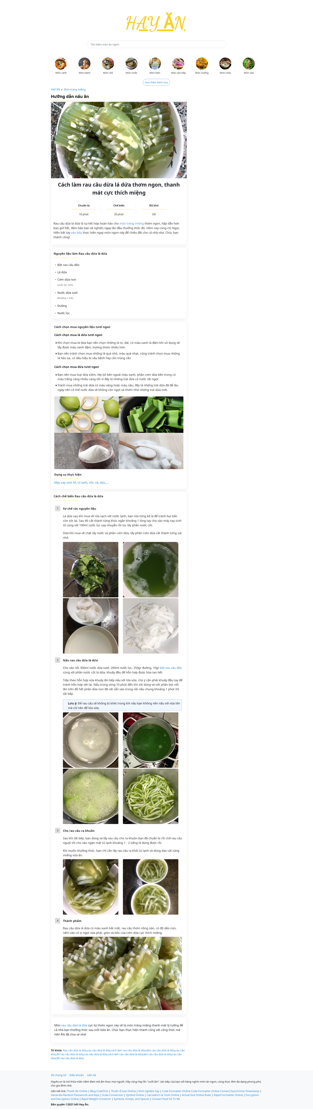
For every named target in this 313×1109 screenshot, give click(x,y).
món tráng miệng (131, 223)
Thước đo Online (77, 1091)
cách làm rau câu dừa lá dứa (128, 1050)
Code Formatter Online (176, 1091)
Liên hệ (91, 1075)
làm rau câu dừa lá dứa (160, 1050)
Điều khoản (77, 1075)
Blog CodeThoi (99, 1091)
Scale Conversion (112, 1095)
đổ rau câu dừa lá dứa (69, 1054)
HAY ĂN (55, 89)
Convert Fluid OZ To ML (166, 1099)
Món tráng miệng (75, 89)
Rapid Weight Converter (96, 1099)
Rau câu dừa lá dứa (75, 1050)
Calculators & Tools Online (163, 1095)
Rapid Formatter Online (228, 1095)
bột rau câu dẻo (171, 668)
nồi (91, 482)
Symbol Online (135, 1095)
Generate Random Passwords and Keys (75, 1095)
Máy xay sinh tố (65, 482)
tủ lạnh (82, 482)
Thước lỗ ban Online (123, 1091)
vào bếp (76, 232)
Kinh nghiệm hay (149, 1091)
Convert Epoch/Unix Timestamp (239, 1091)
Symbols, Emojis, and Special (131, 1099)
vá (96, 482)
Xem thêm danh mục (156, 82)
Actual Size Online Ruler (196, 1095)
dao (102, 482)
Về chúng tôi (58, 1075)
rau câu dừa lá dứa (74, 1025)
